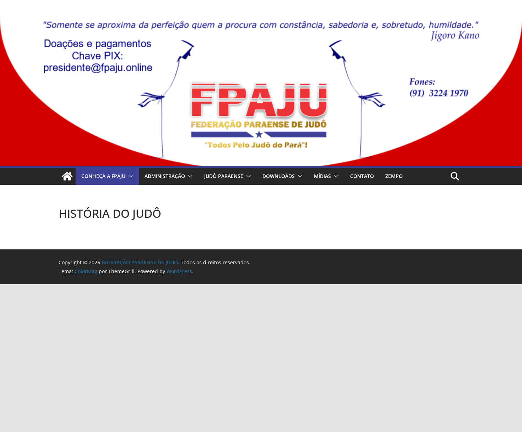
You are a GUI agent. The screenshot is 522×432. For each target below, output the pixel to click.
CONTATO (362, 176)
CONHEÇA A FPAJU (103, 176)
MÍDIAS (322, 176)
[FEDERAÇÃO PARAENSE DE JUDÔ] (67, 176)
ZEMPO (394, 176)
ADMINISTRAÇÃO (165, 176)
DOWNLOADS (278, 176)
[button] (129, 176)
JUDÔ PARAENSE (223, 176)
